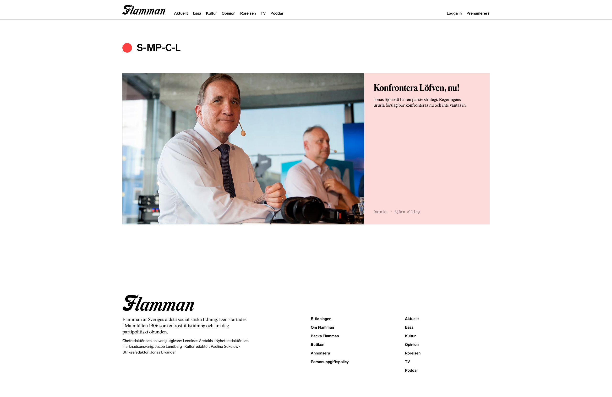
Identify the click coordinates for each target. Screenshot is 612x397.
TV (263, 13)
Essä (197, 13)
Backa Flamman (325, 336)
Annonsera (320, 353)
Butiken (317, 345)
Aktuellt (181, 13)
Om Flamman (322, 327)
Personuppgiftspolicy (330, 362)
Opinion (228, 13)
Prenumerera (478, 13)
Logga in (454, 13)
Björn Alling (407, 212)
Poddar (277, 13)
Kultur (211, 13)
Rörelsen (248, 13)
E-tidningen (321, 319)
